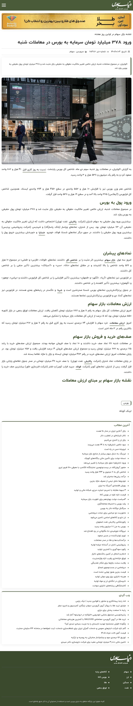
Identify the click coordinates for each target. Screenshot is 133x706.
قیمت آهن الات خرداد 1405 (113, 633)
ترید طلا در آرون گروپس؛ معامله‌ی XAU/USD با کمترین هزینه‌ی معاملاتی (92, 619)
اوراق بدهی (102, 688)
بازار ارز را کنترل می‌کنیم (115, 440)
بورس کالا (102, 677)
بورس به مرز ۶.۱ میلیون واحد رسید (110, 526)
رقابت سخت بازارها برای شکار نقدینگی (108, 563)
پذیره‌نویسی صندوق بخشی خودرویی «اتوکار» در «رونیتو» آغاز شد (96, 614)
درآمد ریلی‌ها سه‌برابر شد (114, 476)
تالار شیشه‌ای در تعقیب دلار (113, 435)
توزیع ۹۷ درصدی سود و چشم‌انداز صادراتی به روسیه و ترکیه (98, 637)
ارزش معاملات (117, 323)
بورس (126, 403)
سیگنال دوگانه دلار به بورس (113, 508)
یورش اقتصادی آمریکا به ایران (112, 485)
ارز (128, 677)
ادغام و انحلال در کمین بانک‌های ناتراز (109, 553)
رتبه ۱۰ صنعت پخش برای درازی (111, 610)
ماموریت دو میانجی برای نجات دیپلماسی (107, 513)
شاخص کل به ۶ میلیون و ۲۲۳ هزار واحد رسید (105, 472)
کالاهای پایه (101, 671)
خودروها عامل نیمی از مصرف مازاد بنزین (108, 481)
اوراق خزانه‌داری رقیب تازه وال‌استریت (109, 558)
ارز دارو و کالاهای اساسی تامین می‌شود (108, 517)
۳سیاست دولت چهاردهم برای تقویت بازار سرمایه (103, 499)
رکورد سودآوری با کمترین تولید (111, 549)
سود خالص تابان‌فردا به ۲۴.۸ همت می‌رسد (107, 444)
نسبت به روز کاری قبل (34, 169)
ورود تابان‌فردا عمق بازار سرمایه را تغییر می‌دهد (105, 463)
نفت (127, 688)
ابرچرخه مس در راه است (115, 449)
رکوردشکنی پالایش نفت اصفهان (111, 522)
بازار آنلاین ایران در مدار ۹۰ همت (111, 431)
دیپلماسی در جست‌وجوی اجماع (112, 567)
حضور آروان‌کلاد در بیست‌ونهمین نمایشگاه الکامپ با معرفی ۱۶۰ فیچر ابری (92, 467)
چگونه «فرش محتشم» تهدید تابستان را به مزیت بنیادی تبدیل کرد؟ (95, 624)
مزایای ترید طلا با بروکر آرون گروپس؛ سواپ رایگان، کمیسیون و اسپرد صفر (92, 605)
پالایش (73, 222)
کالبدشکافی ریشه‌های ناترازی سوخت (109, 585)
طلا (105, 682)
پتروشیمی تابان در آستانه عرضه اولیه (108, 544)
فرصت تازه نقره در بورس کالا (113, 494)
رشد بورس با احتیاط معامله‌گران (111, 503)
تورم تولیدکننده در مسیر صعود (112, 535)
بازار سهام (110, 260)
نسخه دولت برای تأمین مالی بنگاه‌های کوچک (105, 458)
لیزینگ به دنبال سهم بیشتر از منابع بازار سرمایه (104, 453)
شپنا (59, 290)
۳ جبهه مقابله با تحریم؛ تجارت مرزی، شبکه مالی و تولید (100, 490)
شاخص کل (71, 260)
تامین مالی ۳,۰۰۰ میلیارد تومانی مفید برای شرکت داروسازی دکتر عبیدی (93, 642)
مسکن (126, 682)
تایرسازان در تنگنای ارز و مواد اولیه (110, 581)
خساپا (42, 232)
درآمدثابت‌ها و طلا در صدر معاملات (110, 540)
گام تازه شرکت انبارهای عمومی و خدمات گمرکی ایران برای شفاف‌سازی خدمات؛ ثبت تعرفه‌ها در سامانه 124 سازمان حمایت (71, 628)
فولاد (78, 367)
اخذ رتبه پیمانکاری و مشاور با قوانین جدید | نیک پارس (101, 601)
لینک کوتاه (125, 411)
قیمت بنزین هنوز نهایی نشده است (110, 572)
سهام (72, 51)
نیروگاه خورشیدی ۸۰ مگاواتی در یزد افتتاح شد (105, 531)
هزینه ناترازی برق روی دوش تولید (110, 576)
